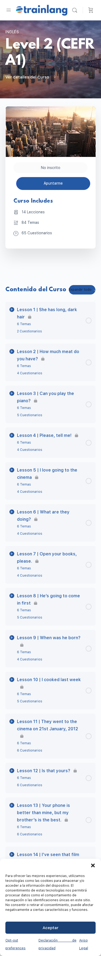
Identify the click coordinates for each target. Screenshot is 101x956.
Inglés (12, 32)
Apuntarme (53, 183)
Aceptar (50, 927)
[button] (93, 865)
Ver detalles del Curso (27, 77)
